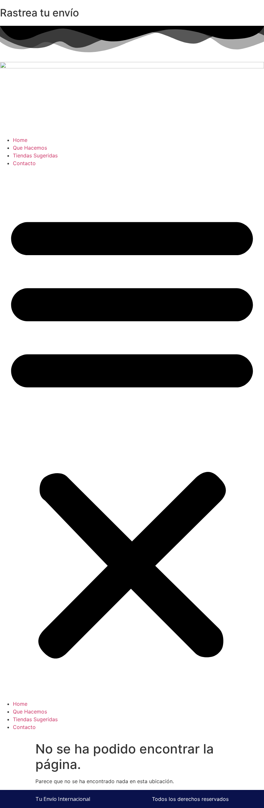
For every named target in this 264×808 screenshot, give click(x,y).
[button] (132, 433)
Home (20, 140)
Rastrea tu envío (39, 12)
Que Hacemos (30, 148)
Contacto (24, 163)
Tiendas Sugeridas (35, 155)
